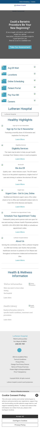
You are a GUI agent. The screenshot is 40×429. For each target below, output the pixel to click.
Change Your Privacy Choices (20, 364)
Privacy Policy (20, 362)
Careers (33, 2)
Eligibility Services (20, 148)
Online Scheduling (24, 2)
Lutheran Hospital (20, 336)
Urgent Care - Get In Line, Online (20, 193)
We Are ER (20, 168)
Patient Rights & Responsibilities (20, 369)
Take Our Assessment (20, 47)
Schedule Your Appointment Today (20, 216)
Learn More (20, 139)
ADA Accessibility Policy (20, 357)
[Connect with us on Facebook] (19, 350)
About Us (20, 241)
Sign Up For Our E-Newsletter (20, 129)
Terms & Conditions (20, 359)
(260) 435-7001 (20, 344)
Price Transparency (20, 372)
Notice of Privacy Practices (20, 367)
